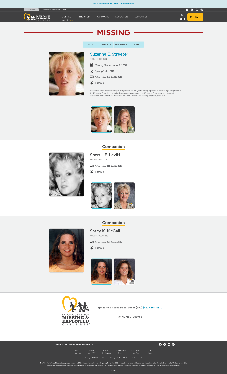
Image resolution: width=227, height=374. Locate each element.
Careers (78, 353)
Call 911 (90, 44)
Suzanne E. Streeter (109, 54)
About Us (91, 353)
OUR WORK (103, 17)
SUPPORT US (141, 17)
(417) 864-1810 (152, 307)
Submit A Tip (105, 44)
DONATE (195, 17)
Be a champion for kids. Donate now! (113, 3)
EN (181, 19)
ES (183, 19)
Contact (106, 350)
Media (91, 350)
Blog (76, 350)
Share (136, 44)
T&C (150, 350)
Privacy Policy (121, 350)
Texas (150, 353)
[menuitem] (67, 17)
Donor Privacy (135, 350)
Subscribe (31, 10)
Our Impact (106, 353)
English (63, 20)
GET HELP (67, 17)
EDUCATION (121, 17)
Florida (120, 353)
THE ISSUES (85, 17)
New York (135, 353)
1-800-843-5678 (84, 344)
